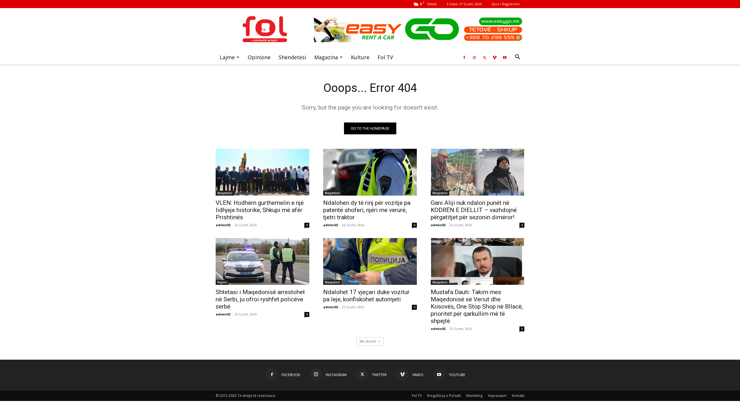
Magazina (326, 57)
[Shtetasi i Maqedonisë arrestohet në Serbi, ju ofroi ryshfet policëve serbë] (262, 261)
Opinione (259, 57)
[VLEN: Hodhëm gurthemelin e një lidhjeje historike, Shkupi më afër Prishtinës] (262, 172)
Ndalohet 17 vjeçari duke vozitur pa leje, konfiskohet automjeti (366, 296)
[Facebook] (464, 57)
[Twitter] (484, 57)
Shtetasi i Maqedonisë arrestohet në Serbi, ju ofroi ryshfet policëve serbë (260, 299)
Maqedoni (224, 193)
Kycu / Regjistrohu (506, 4)
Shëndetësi (292, 57)
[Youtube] (504, 57)
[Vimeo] (494, 57)
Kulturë (360, 57)
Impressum (497, 395)
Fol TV (385, 57)
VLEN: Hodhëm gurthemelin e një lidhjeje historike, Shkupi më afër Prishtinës (260, 210)
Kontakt (518, 395)
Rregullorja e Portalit (444, 395)
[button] (517, 57)
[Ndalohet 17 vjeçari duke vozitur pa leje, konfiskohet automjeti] (370, 261)
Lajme (227, 57)
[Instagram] (474, 57)
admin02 (223, 225)
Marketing (474, 395)
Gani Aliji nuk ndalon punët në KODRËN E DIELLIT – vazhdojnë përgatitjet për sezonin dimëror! (474, 210)
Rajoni (222, 282)
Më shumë (368, 341)
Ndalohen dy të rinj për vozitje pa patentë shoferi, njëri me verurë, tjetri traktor (366, 210)
